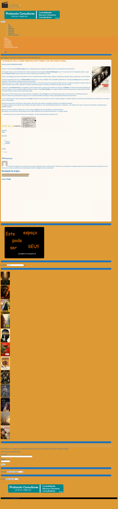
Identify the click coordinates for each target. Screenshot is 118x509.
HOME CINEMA (11, 30)
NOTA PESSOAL (11, 31)
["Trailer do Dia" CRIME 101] (5, 341)
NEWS (9, 25)
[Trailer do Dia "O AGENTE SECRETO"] (5, 369)
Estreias (6, 57)
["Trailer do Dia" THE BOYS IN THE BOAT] (5, 424)
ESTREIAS (10, 26)
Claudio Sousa (9, 64)
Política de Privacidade (13, 34)
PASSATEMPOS (11, 28)
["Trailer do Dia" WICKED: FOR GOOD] (5, 313)
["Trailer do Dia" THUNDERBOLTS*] (5, 383)
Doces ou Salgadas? (5, 498)
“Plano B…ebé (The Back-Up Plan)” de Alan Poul (15, 174)
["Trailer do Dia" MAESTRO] (5, 411)
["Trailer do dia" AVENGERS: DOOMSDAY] (5, 284)
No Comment (19, 64)
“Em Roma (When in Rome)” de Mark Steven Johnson (15, 175)
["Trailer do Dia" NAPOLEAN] (5, 438)
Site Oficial (4, 130)
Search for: (4, 265)
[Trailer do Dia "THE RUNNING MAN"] (5, 355)
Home (2, 57)
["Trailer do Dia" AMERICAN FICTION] (5, 397)
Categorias (4, 472)
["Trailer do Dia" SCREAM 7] (5, 298)
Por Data (3, 479)
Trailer (3, 132)
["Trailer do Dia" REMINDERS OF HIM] (5, 328)
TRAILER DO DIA (11, 33)
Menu (2, 21)
